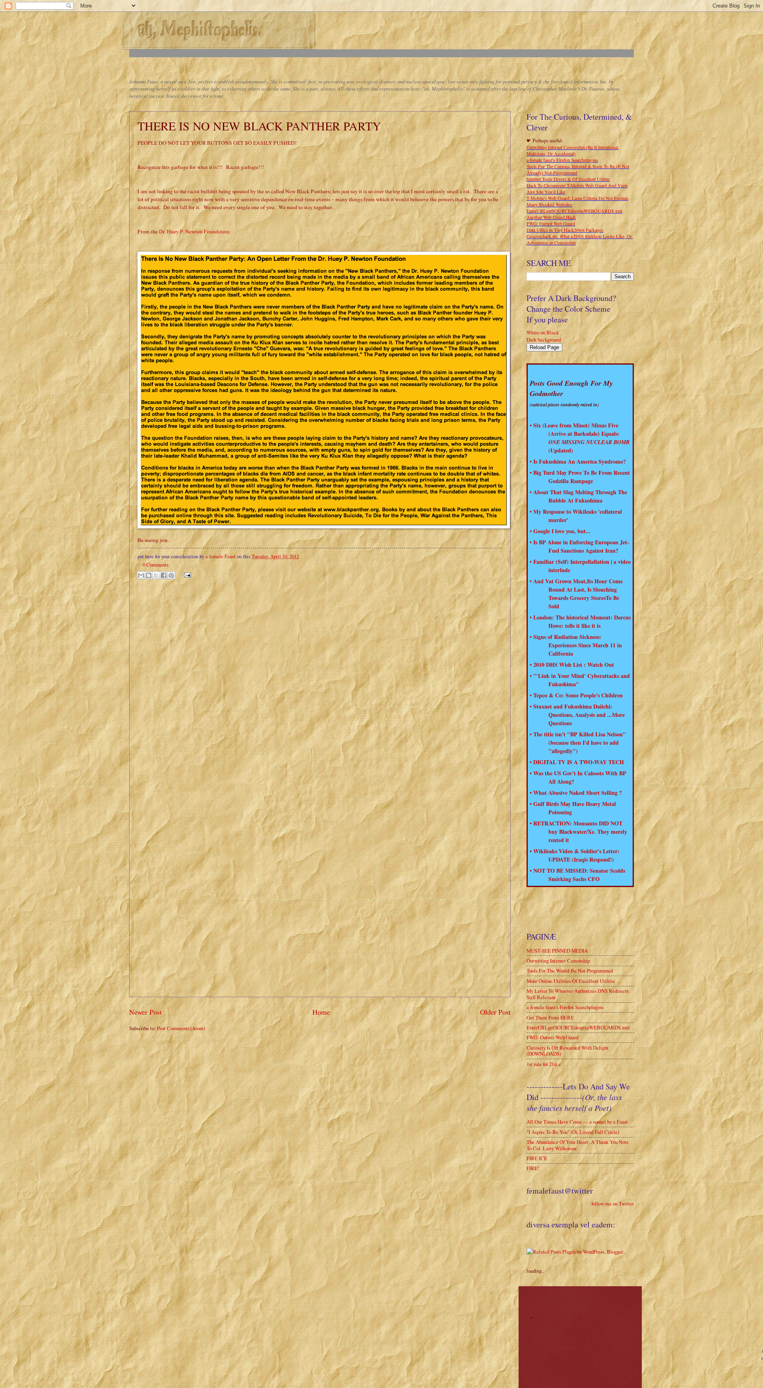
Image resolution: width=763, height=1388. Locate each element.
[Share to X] (156, 575)
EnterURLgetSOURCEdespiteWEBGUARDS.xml (574, 211)
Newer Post (145, 1012)
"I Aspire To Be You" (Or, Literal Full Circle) (573, 1132)
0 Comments (155, 564)
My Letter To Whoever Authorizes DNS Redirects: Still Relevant (578, 993)
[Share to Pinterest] (171, 575)
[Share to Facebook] (164, 575)
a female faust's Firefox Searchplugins (562, 160)
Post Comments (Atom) (181, 1028)
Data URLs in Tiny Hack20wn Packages (565, 230)
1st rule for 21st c (544, 1064)
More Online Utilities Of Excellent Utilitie (571, 980)
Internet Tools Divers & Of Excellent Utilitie (568, 179)
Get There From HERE (550, 1017)
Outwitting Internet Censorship (558, 960)
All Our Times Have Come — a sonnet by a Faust (577, 1121)
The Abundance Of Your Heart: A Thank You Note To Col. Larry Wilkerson (578, 1144)
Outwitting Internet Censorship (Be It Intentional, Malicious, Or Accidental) (573, 150)
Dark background (544, 339)
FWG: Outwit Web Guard (551, 223)
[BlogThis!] (149, 575)
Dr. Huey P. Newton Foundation (194, 231)
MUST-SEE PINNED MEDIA (557, 950)
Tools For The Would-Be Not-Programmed (570, 970)
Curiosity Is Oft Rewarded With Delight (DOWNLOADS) (567, 1050)
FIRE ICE (537, 1158)
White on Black (543, 332)
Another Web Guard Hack (551, 217)
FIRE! (533, 1168)
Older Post (495, 1012)
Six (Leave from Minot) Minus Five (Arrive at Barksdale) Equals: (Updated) (581, 437)
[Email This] (141, 575)
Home (321, 1012)
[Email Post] (186, 574)
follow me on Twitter (612, 1203)
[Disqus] (319, 684)
